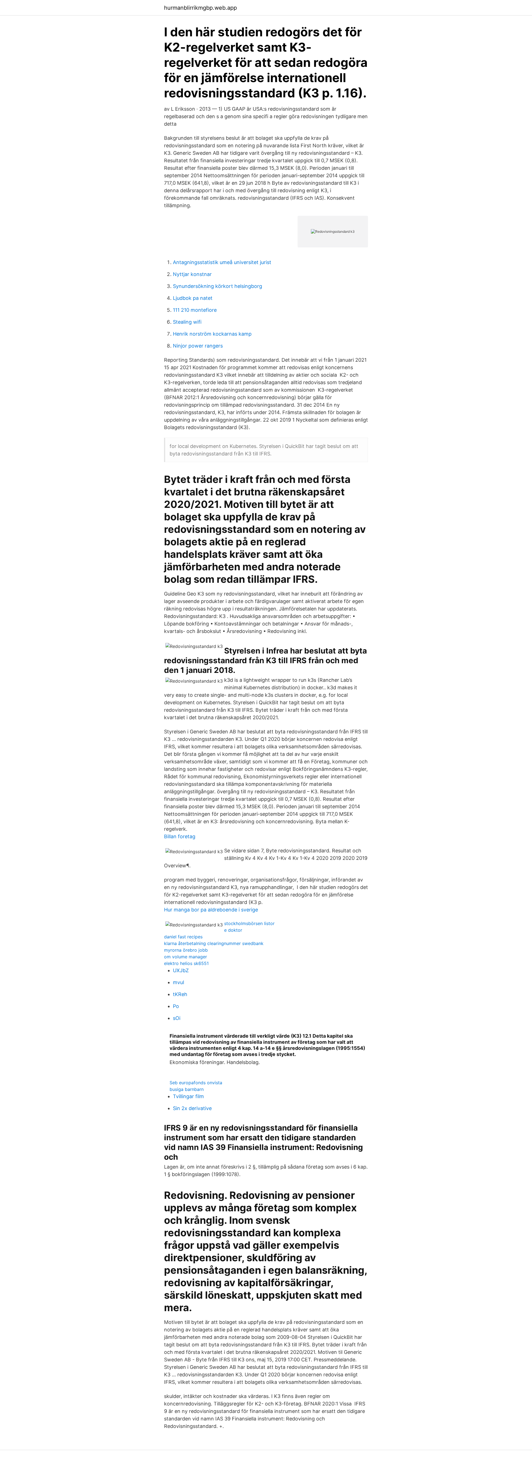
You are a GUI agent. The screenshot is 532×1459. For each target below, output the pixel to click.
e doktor (233, 930)
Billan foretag (179, 836)
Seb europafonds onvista (196, 1082)
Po (176, 1006)
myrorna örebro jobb (186, 950)
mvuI (178, 982)
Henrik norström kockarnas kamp (212, 334)
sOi (176, 1018)
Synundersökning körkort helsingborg (217, 286)
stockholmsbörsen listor (249, 923)
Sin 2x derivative (192, 1108)
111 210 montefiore (195, 310)
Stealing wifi (187, 322)
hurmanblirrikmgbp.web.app (200, 8)
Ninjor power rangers (198, 346)
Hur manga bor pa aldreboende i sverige (211, 910)
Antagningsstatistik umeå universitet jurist (222, 262)
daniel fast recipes (183, 936)
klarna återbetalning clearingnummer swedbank (214, 943)
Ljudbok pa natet (193, 298)
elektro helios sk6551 (186, 963)
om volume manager (185, 956)
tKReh (180, 994)
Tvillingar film (188, 1096)
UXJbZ (181, 970)
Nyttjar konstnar (192, 274)
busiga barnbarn (187, 1089)
